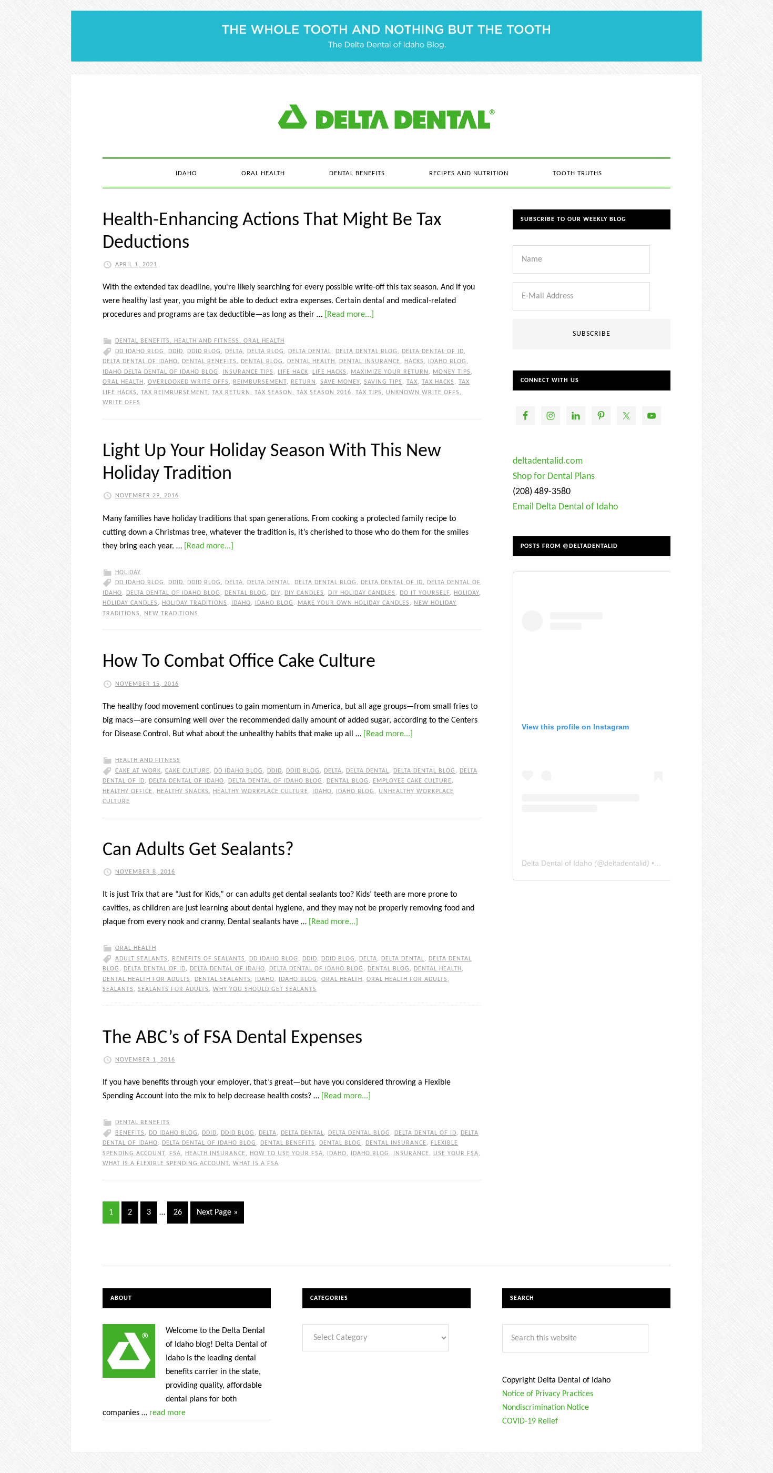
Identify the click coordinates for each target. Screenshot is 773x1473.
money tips (452, 372)
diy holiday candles (361, 593)
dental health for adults (146, 979)
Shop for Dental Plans (554, 477)
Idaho (241, 603)
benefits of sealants (208, 959)
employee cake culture (412, 781)
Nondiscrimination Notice (545, 1408)
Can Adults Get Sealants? (198, 850)
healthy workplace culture (260, 791)
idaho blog (447, 361)
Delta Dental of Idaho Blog (386, 116)
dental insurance (369, 361)
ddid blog (204, 351)
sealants (118, 989)
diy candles (304, 593)
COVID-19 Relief (530, 1421)
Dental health (311, 361)
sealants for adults (173, 989)
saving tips (383, 382)
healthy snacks (183, 791)
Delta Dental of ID (433, 351)
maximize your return (390, 372)
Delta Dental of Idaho (140, 361)
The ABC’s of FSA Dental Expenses (232, 1038)
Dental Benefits (142, 341)
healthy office (127, 791)
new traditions (171, 613)
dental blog (262, 361)
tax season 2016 (324, 392)
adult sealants (141, 959)
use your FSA (456, 1153)
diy (275, 593)
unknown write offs (423, 392)
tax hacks (438, 382)
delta (234, 351)
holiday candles (130, 603)
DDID (175, 351)
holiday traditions (194, 603)
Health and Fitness (206, 341)
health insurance (215, 1153)
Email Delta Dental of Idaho (565, 507)
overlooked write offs (188, 382)
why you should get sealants (265, 989)
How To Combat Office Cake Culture (239, 662)
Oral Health (263, 341)
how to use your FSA (286, 1153)
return (303, 382)
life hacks (329, 372)
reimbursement (260, 382)
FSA (175, 1153)
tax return (231, 392)
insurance (411, 1153)
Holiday (128, 572)
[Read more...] (349, 314)
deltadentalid (625, 863)
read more (167, 1413)
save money (340, 382)
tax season (273, 392)
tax (412, 382)
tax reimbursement (174, 392)
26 (178, 1212)
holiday (466, 593)
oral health (123, 382)
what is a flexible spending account (166, 1163)
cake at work (138, 771)
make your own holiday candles (354, 603)
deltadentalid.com (548, 461)
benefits (130, 1133)
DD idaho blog (139, 351)
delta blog (265, 351)
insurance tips (247, 372)
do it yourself (425, 593)
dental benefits (209, 361)
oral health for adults (407, 979)
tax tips (368, 392)
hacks (414, 361)
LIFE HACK (293, 372)
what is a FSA (256, 1163)
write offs (121, 402)
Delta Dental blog (366, 351)
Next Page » (217, 1212)
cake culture (187, 771)
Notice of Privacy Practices (547, 1394)
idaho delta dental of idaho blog (160, 372)
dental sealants (223, 979)
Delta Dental (309, 351)
